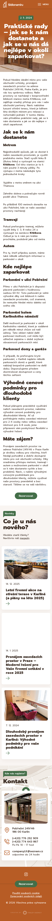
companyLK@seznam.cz (27, 851)
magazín (24, 538)
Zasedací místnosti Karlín (13, 4)
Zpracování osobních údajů (26, 896)
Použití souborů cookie (26, 893)
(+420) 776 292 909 (25, 838)
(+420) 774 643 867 (25, 842)
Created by (16, 912)
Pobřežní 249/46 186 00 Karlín (23, 830)
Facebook (26, 874)
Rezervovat (26, 496)
